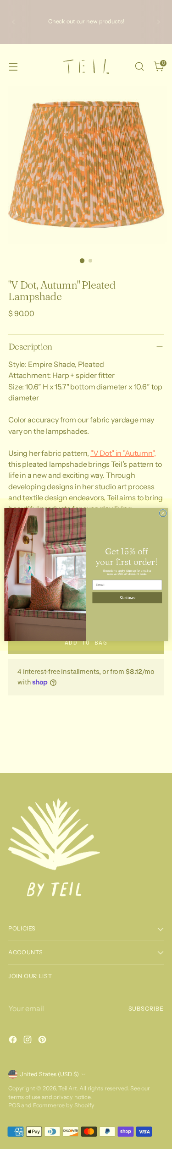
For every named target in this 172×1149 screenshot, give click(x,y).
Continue (126, 597)
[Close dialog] (162, 513)
